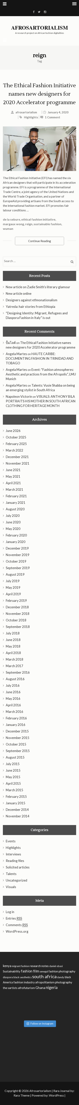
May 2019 (13, 587)
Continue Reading (39, 241)
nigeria (52, 987)
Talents (11, 874)
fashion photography (62, 971)
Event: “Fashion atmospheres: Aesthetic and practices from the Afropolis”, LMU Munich (41, 374)
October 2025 (16, 437)
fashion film (30, 971)
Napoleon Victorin (19, 396)
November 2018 (17, 614)
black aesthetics (22, 977)
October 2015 (16, 744)
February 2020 (16, 535)
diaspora (8, 977)
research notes (39, 966)
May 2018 (13, 646)
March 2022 (14, 450)
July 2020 (13, 516)
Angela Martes (16, 354)
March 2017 (14, 666)
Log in (10, 912)
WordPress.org (17, 931)
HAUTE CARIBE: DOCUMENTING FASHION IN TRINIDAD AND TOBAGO (39, 358)
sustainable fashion (47, 224)
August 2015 (15, 757)
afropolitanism (44, 982)
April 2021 (13, 483)
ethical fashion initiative (38, 219)
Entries (14, 918)
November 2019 (17, 555)
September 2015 (18, 751)
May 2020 (13, 529)
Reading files (15, 861)
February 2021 (16, 496)
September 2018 (18, 627)
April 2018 (13, 653)
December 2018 (17, 607)
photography (63, 982)
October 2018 (16, 620)
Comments (17, 925)
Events (11, 841)
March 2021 (14, 489)
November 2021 (17, 463)
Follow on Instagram (41, 1023)
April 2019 (13, 594)
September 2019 (18, 568)
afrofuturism (26, 988)
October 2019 (16, 561)
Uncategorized (16, 880)
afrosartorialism (26, 112)
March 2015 (14, 790)
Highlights (31, 117)
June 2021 (13, 470)
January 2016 (15, 725)
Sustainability (11, 971)
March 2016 (14, 712)
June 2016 (13, 692)
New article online (18, 293)
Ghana (40, 988)
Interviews (13, 854)
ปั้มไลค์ (11, 343)
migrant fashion (20, 966)
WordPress (56, 1095)
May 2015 (13, 777)
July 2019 (13, 581)
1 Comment (52, 117)
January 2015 (15, 803)
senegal (44, 971)
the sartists (10, 988)
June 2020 (13, 522)
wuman (8, 228)
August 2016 (15, 679)
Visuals (11, 887)
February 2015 (16, 797)
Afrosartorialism (39, 28)
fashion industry (24, 982)
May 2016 (13, 699)
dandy (60, 977)
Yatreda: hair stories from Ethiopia (30, 307)
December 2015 (17, 731)
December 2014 (17, 810)
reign (28, 224)
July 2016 (13, 685)
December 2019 (17, 548)
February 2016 (16, 718)
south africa (44, 976)
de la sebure (11, 219)
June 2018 (13, 640)
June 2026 (13, 431)
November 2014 (17, 816)
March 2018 (14, 659)
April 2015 (13, 783)
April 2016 (13, 705)
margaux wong (13, 224)
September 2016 (18, 672)
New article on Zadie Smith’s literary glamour (38, 287)
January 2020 (15, 542)
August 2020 (15, 509)
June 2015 (13, 770)
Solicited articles (18, 867)
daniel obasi (56, 966)
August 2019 (15, 574)
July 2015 (13, 764)
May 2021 (13, 476)
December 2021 (17, 457)
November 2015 (17, 738)
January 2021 (15, 503)
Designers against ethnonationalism (31, 300)
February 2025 (16, 444)
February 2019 (16, 601)
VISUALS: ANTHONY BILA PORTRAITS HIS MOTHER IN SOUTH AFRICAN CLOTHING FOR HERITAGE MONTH (41, 401)
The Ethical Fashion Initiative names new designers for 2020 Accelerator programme (39, 94)
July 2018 (13, 633)
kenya (7, 966)
